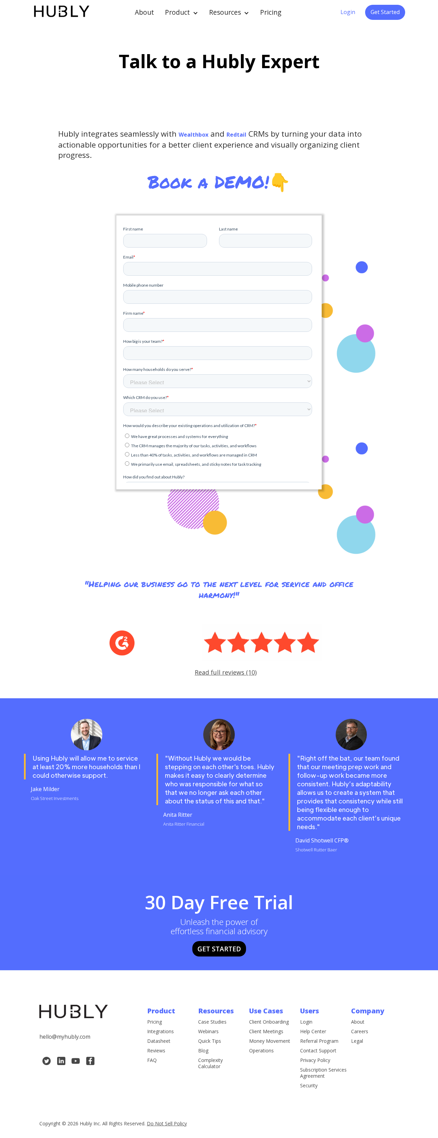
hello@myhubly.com (64, 1036)
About (144, 12)
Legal (357, 1041)
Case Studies (212, 1022)
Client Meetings (266, 1031)
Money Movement (269, 1041)
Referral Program (319, 1041)
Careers (359, 1031)
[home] (61, 12)
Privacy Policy (315, 1060)
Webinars (208, 1031)
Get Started (385, 12)
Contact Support (318, 1051)
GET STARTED (219, 948)
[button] (181, 12)
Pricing (270, 12)
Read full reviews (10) (226, 672)
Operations (261, 1051)
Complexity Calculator (210, 1063)
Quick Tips (209, 1041)
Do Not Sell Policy (167, 1123)
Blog (203, 1051)
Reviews (156, 1051)
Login (347, 12)
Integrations (160, 1031)
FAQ (152, 1060)
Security (309, 1086)
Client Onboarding (269, 1022)
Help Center (313, 1031)
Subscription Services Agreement (323, 1073)
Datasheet (158, 1041)
